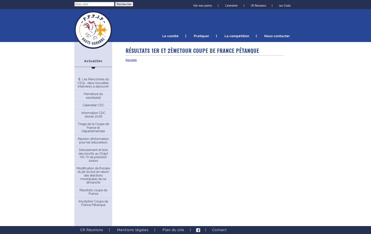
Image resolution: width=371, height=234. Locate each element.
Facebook (198, 230)
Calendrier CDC (93, 105)
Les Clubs (285, 5)
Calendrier (231, 5)
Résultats (131, 60)
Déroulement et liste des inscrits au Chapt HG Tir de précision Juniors (93, 155)
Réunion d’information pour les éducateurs (93, 140)
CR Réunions (258, 5)
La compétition (237, 36)
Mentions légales (133, 230)
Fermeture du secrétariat (93, 95)
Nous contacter (277, 36)
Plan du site (173, 230)
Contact (219, 230)
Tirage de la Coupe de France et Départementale (93, 127)
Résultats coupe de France (93, 191)
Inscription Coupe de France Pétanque (93, 203)
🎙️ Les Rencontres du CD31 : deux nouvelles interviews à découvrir (93, 82)
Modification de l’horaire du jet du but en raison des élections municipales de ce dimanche (93, 175)
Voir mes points (202, 5)
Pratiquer (201, 36)
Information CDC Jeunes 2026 (93, 114)
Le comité (170, 36)
